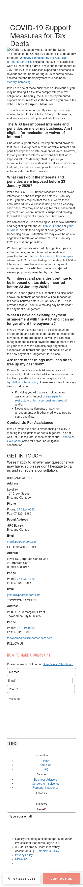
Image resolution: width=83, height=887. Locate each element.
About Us (45, 765)
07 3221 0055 (26, 509)
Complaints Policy (47, 851)
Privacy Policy (24, 855)
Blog (45, 769)
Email (41, 809)
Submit (41, 832)
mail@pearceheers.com (22, 541)
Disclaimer (21, 859)
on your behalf (54, 226)
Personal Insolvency (45, 787)
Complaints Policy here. (58, 664)
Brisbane (65, 437)
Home (45, 761)
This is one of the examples (55, 256)
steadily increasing (19, 82)
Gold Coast (14, 441)
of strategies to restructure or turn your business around (41, 398)
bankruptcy (31, 382)
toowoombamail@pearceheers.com (29, 638)
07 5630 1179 (26, 579)
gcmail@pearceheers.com (23, 595)
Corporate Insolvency (45, 783)
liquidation (13, 382)
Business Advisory (45, 779)
